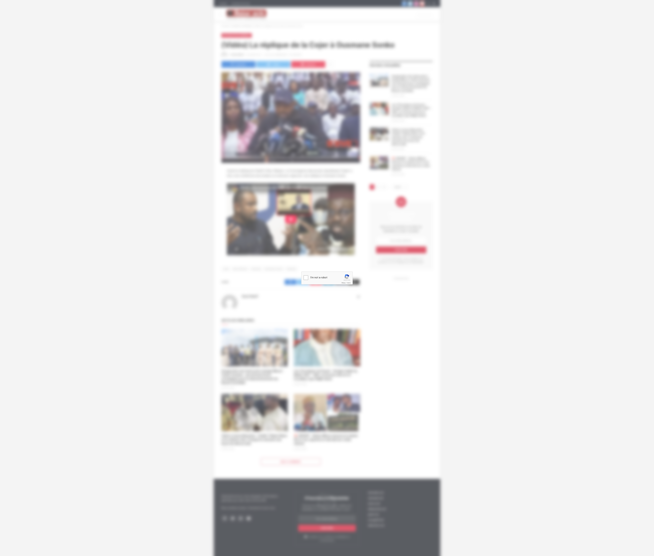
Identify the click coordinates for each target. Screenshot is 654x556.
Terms (349, 283)
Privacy (343, 283)
